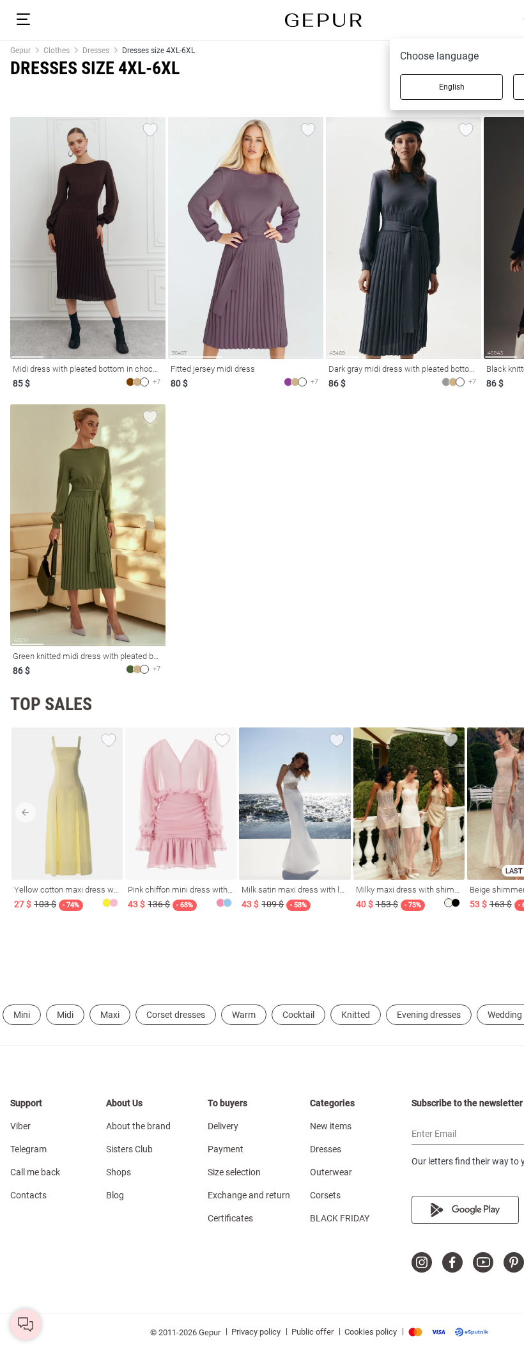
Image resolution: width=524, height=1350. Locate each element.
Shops (118, 1172)
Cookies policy (370, 1332)
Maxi (109, 1015)
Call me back (35, 1172)
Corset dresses (175, 1015)
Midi (65, 1015)
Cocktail (298, 1015)
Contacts (28, 1195)
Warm (244, 1015)
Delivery (223, 1126)
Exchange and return (249, 1195)
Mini (21, 1015)
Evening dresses (429, 1015)
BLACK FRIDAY (339, 1218)
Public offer (312, 1332)
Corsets (325, 1195)
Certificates (230, 1218)
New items (330, 1126)
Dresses (325, 1149)
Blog (115, 1195)
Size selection (234, 1172)
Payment (225, 1149)
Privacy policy (256, 1332)
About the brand (138, 1126)
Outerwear (331, 1172)
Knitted (355, 1015)
